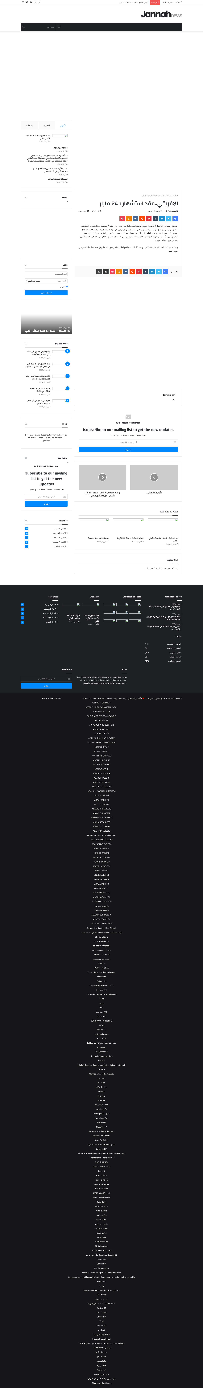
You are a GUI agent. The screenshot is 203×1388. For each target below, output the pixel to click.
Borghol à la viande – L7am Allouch (101, 928)
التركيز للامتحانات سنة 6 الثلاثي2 (130, 538)
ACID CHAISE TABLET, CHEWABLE (101, 716)
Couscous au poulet (101, 954)
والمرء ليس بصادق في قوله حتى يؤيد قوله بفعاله (38, 353)
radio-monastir (101, 1224)
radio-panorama (101, 1228)
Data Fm (101, 963)
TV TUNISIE (101, 1312)
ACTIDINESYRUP (101, 734)
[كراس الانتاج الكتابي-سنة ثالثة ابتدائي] (109, 614)
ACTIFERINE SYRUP (101, 760)
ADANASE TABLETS (101, 822)
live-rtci (101, 1060)
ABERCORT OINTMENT (101, 703)
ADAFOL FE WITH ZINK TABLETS (101, 791)
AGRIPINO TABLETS (101, 893)
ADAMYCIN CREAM (101, 813)
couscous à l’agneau (101, 946)
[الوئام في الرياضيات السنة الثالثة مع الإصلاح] (135, 614)
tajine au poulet (101, 1299)
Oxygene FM (101, 1149)
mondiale (101, 1100)
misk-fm (101, 1091)
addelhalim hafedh (101, 875)
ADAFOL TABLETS (101, 795)
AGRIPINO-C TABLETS (101, 901)
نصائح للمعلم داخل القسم (138, 2)
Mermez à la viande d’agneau (101, 1074)
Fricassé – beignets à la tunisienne (102, 994)
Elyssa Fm (101, 977)
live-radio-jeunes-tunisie (101, 1056)
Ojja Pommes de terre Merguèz (101, 1144)
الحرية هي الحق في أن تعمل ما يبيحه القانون (38, 402)
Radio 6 (101, 1171)
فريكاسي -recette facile (101, 1348)
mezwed (101, 1078)
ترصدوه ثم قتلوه (61, 148)
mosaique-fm (101, 1109)
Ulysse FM (101, 1317)
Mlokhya (101, 1096)
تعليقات (29, 125)
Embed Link (101, 981)
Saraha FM (101, 1264)
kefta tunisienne (101, 1034)
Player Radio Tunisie (101, 1166)
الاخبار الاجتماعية (59, 537)
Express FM (101, 990)
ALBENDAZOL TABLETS (101, 915)
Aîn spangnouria (102, 906)
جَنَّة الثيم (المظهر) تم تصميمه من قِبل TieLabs (124, 698)
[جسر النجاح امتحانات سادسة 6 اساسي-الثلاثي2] (122, 614)
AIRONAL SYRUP (101, 910)
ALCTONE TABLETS (101, 919)
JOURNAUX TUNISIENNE (101, 1021)
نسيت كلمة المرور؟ (33, 281)
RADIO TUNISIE (101, 1206)
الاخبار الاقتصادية (59, 542)
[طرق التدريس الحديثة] (109, 623)
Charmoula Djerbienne (101, 1383)
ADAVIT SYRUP (101, 871)
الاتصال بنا (101, 1330)
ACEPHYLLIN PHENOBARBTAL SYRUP (101, 707)
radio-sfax (101, 1237)
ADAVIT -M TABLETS (101, 866)
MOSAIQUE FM (101, 1105)
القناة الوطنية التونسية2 (101, 1339)
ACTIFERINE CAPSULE (101, 756)
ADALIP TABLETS (101, 800)
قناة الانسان (101, 1356)
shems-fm (101, 1281)
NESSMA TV (101, 1127)
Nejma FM (101, 1122)
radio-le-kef (101, 1219)
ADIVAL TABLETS (101, 884)
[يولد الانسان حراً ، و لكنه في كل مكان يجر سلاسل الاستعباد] (60, 368)
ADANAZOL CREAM (101, 826)
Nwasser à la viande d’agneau (101, 1131)
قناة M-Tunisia (101, 1352)
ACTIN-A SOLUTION (101, 765)
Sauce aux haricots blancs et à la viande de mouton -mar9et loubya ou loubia (101, 1277)
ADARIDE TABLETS (101, 848)
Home (101, 999)
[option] (46, 319)
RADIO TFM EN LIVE (101, 1197)
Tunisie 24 (101, 1308)
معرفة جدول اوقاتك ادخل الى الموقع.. (101, 1379)
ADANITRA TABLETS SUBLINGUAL (101, 835)
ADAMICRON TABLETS (101, 809)
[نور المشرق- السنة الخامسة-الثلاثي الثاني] (163, 527)
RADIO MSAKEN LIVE (101, 1193)
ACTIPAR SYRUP (101, 769)
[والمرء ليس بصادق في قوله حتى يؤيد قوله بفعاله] (60, 355)
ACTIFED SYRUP (102, 747)
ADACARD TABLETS (101, 773)
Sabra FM (101, 1259)
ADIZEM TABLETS (101, 888)
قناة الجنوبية (101, 1361)
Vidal (101, 1321)
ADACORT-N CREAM (101, 782)
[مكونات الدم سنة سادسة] (94, 527)
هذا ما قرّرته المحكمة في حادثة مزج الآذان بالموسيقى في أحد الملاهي (50, 170)
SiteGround (87, 698)
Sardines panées (101, 1268)
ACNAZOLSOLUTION (101, 729)
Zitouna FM (101, 1326)
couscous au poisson (101, 950)
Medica (101, 1069)
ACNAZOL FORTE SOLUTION (101, 725)
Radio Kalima (101, 1175)
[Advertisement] (101, 75)
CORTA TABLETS (101, 941)
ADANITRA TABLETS (101, 831)
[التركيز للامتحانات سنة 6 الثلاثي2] (128, 527)
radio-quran (102, 1233)
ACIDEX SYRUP (101, 720)
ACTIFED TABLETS (101, 751)
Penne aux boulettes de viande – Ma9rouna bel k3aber (101, 1153)
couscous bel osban (101, 959)
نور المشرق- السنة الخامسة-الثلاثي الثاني (163, 539)
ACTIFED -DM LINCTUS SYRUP (101, 738)
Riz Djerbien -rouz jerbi (101, 1250)
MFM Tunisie (101, 1087)
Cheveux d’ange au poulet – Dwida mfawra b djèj (101, 932)
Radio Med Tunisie (101, 1184)
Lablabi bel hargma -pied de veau (101, 1043)
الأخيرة (47, 125)
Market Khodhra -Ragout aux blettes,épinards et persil (101, 1065)
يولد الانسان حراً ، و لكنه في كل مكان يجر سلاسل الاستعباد (37, 365)
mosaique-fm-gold (102, 1113)
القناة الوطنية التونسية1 (101, 1334)
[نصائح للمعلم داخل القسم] (122, 623)
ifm (101, 1007)
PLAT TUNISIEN (101, 1162)
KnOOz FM (101, 1038)
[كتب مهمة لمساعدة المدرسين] (135, 623)
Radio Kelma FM (101, 1180)
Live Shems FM (101, 1052)
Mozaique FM (101, 1118)
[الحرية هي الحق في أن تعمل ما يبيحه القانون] (60, 404)
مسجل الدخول (160, 568)
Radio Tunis (101, 1202)
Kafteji (101, 1025)
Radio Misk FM (101, 1189)
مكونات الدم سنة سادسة (98, 538)
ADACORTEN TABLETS (101, 787)
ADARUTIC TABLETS (101, 857)
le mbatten (101, 1047)
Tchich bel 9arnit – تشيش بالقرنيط (101, 1303)
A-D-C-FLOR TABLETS (51, 698)
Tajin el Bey (101, 1295)
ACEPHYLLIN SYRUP (101, 711)
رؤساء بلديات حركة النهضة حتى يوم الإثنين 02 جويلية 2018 (101, 1343)
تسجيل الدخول (46, 293)
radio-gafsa (101, 1215)
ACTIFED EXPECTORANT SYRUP (101, 742)
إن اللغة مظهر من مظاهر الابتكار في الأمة (40, 390)
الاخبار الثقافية (60, 546)
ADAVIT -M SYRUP (102, 862)
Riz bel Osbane (101, 1246)
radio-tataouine (101, 1242)
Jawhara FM (101, 1012)
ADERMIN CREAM (101, 879)
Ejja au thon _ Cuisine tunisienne (102, 972)
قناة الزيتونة (101, 1365)
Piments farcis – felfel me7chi (101, 1158)
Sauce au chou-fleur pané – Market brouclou (101, 1272)
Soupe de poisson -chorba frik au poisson (101, 1290)
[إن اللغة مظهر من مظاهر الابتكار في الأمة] (60, 392)
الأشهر (63, 125)
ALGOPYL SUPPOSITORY (101, 924)
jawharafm (101, 1016)
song (101, 1286)
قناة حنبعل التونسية (101, 1374)
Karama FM (101, 1030)
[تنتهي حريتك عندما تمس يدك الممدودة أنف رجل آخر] (60, 380)
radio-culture (101, 1211)
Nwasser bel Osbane (101, 1136)
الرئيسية (172, 195)
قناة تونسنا (101, 1370)
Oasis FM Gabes (101, 1140)
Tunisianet (172, 211)
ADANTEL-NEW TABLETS (101, 840)
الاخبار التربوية (60, 529)
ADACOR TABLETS (101, 778)
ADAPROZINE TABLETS (101, 844)
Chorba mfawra (101, 937)
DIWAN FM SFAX (101, 968)
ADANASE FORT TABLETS (102, 818)
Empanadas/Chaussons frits (101, 985)
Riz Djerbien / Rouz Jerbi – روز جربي (101, 1255)
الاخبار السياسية (59, 533)
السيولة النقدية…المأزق (58, 179)
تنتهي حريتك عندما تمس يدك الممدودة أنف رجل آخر (38, 377)
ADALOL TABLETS (101, 804)
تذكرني (63, 287)
